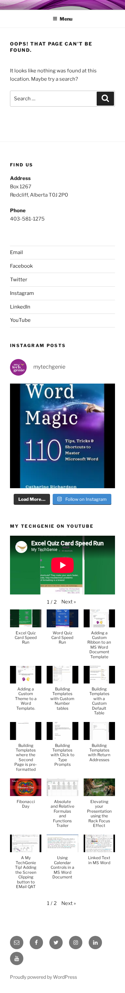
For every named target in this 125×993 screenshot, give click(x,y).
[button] (68, 602)
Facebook (21, 266)
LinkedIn (20, 307)
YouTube (20, 320)
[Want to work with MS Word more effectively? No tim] (62, 436)
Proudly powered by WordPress (43, 977)
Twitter (18, 280)
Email (16, 252)
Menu (66, 19)
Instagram (22, 293)
